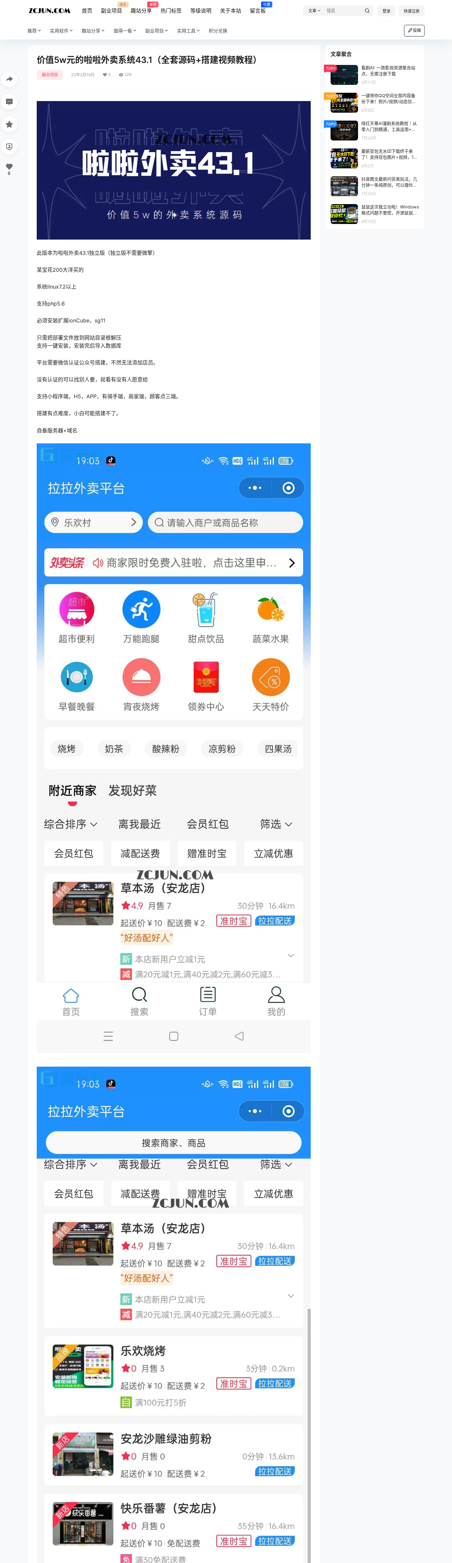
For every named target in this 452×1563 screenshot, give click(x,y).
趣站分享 (141, 8)
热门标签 (171, 10)
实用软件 (59, 30)
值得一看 (122, 30)
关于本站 (230, 10)
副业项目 (111, 8)
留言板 (258, 8)
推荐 (32, 30)
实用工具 (186, 30)
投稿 (417, 30)
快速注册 (412, 11)
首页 (87, 10)
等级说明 (200, 10)
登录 (386, 11)
